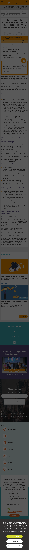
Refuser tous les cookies (14, 546)
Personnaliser (14, 541)
